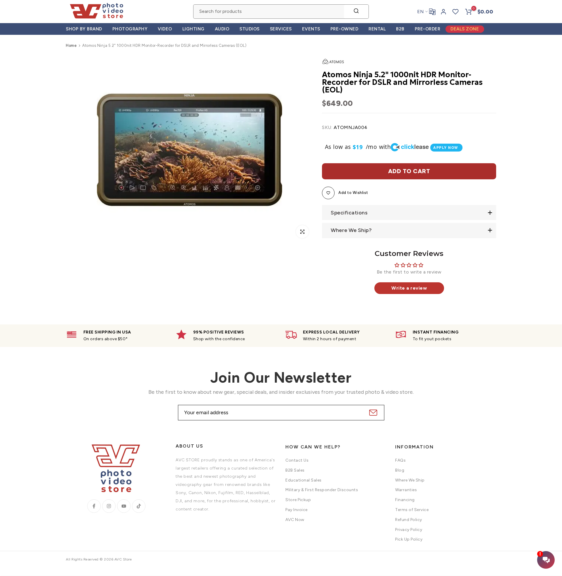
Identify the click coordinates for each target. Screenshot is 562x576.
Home (71, 45)
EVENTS (311, 29)
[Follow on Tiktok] (138, 506)
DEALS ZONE (464, 29)
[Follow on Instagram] (109, 506)
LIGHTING (193, 29)
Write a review (409, 288)
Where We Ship (410, 480)
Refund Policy (408, 519)
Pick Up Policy (408, 539)
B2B (400, 29)
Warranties (406, 489)
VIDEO (165, 29)
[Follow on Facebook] (94, 506)
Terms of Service (412, 509)
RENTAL (377, 29)
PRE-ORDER (428, 29)
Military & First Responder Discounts (321, 489)
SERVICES (281, 29)
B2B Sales (295, 470)
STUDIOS (249, 29)
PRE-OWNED (344, 29)
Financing (405, 499)
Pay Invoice (296, 509)
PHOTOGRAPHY (130, 29)
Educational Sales (303, 480)
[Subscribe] (372, 412)
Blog (399, 470)
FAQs (400, 460)
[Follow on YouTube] (124, 506)
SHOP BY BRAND (84, 29)
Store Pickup (298, 499)
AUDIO (222, 29)
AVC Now (294, 519)
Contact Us (297, 460)
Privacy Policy (408, 529)
